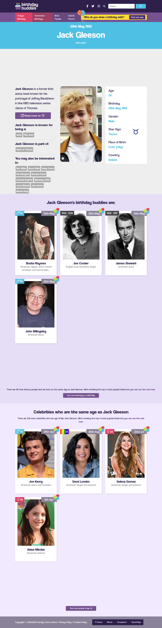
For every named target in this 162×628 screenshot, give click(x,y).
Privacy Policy (65, 622)
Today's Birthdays (21, 17)
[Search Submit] (141, 6)
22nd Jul (139, 431)
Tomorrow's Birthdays (40, 17)
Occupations (122, 622)
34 (110, 95)
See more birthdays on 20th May (81, 395)
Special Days (136, 622)
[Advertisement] (81, 66)
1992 (124, 108)
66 (21, 281)
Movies (109, 622)
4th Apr (49, 499)
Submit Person (71, 17)
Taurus (113, 134)
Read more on (33, 115)
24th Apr (49, 431)
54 (21, 213)
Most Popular (58, 17)
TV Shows (98, 622)
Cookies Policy (80, 622)
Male (112, 121)
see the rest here (146, 389)
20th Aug (94, 431)
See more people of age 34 (81, 608)
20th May (115, 108)
